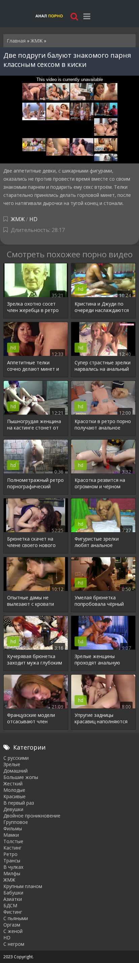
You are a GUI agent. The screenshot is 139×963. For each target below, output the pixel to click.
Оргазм (11, 924)
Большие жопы (20, 777)
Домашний (15, 770)
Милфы (11, 873)
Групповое (15, 822)
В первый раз (18, 803)
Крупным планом (22, 886)
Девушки (13, 809)
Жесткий (13, 783)
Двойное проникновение (31, 815)
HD (33, 219)
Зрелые (11, 764)
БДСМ (10, 905)
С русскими (16, 758)
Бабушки (13, 892)
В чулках (13, 867)
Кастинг (12, 847)
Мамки (11, 835)
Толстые (13, 841)
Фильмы (12, 828)
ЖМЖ (18, 219)
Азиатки (12, 899)
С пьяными (15, 918)
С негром (13, 944)
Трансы (11, 860)
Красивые (14, 796)
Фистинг (12, 912)
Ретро (10, 854)
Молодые (14, 790)
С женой (13, 931)
